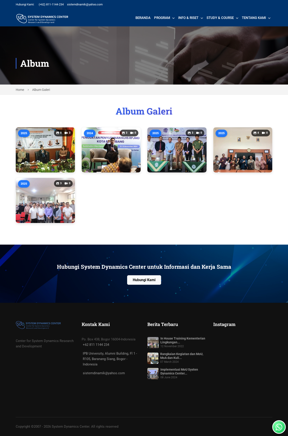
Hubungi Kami (144, 280)
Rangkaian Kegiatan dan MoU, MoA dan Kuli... (181, 356)
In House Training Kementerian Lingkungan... (182, 340)
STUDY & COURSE (221, 18)
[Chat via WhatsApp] (279, 427)
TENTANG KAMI (254, 18)
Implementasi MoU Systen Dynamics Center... (179, 371)
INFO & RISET (188, 18)
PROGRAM (162, 18)
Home (20, 90)
